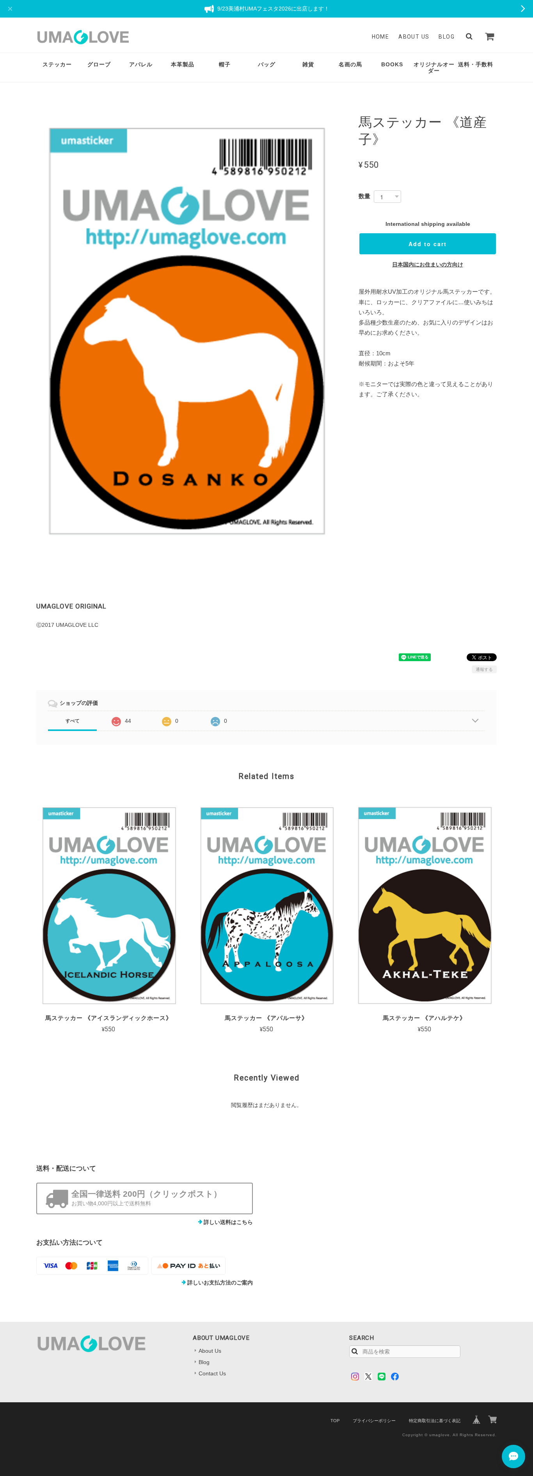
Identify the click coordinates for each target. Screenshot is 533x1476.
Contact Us (212, 1373)
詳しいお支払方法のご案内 (220, 1282)
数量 (364, 196)
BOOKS (392, 64)
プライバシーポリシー (374, 1420)
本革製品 (182, 64)
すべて (73, 721)
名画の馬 (350, 64)
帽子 (225, 64)
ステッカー (57, 64)
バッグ (266, 64)
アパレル (141, 64)
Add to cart (428, 244)
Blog (447, 37)
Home (380, 37)
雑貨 (308, 64)
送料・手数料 (475, 64)
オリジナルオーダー (434, 67)
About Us (413, 37)
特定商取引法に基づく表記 (434, 1420)
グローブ (99, 64)
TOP (334, 1420)
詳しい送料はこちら (228, 1222)
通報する (484, 669)
